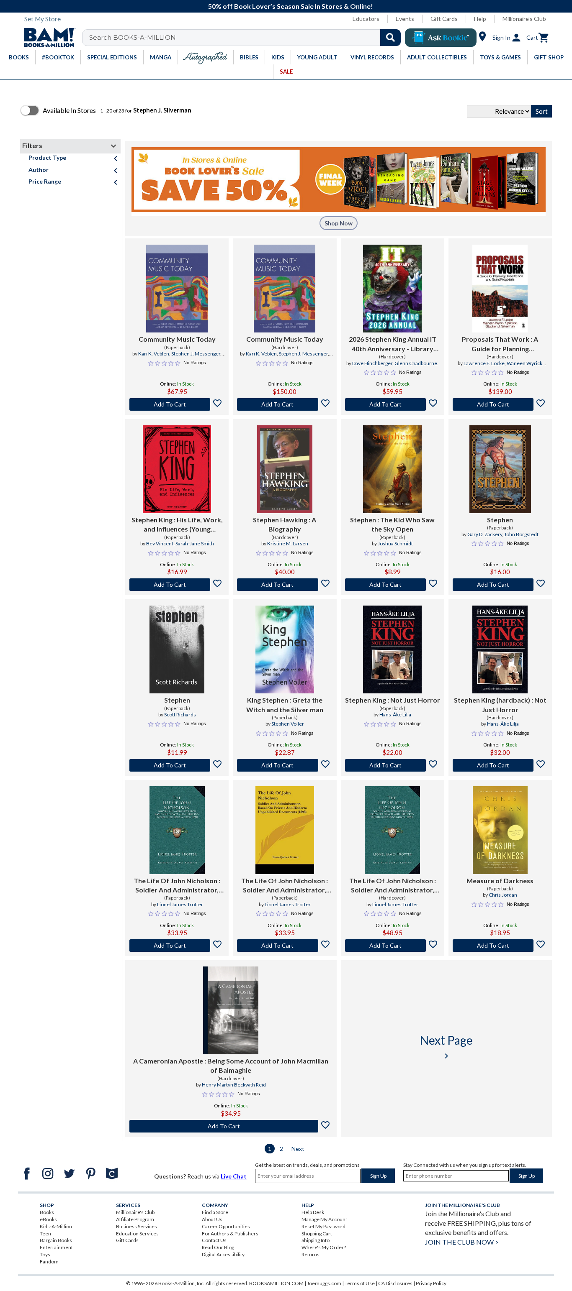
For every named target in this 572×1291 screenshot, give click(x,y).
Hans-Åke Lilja (395, 714)
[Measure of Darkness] (500, 830)
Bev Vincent (159, 543)
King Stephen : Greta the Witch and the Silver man (284, 704)
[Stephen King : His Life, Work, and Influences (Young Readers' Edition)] (177, 469)
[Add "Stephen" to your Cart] (392, 584)
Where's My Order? (323, 1247)
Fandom (49, 1261)
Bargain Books (56, 1240)
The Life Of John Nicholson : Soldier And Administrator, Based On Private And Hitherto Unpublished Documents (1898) (177, 886)
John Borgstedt (521, 534)
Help (480, 18)
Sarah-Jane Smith (194, 543)
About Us (212, 1219)
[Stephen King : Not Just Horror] (392, 649)
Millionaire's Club (524, 18)
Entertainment (56, 1247)
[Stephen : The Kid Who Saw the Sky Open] (392, 469)
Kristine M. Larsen (287, 543)
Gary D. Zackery (484, 534)
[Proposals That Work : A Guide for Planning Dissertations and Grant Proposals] (500, 289)
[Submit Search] (390, 37)
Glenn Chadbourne (415, 363)
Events (405, 18)
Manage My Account (324, 1219)
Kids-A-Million (56, 1226)
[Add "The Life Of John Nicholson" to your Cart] (176, 945)
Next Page (446, 1047)
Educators (366, 18)
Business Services (136, 1226)
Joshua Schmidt (395, 543)
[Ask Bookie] (441, 37)
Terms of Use (360, 1283)
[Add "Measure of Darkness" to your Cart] (500, 945)
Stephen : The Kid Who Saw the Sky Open (392, 524)
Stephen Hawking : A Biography (284, 524)
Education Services (137, 1233)
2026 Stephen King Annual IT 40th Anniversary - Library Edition (392, 344)
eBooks (48, 1219)
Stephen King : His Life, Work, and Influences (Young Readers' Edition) (177, 525)
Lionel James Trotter (180, 904)
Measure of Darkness (499, 881)
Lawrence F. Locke (484, 363)
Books (47, 1212)
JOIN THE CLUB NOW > (462, 1242)
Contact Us (214, 1240)
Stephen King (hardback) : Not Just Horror (500, 704)
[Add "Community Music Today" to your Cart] (176, 404)
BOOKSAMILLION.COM (276, 1283)
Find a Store (215, 1212)
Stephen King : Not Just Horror (392, 700)
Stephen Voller (287, 724)
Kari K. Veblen (153, 353)
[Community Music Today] (177, 289)
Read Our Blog (218, 1247)
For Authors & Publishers (230, 1233)
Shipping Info (315, 1240)
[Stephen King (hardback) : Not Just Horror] (500, 649)
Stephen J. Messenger (195, 353)
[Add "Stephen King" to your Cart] (176, 584)
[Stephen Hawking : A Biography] (284, 469)
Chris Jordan (503, 895)
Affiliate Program (135, 1219)
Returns (310, 1254)
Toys (45, 1254)
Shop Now (339, 223)
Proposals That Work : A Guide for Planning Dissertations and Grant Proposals (500, 344)
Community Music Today (177, 339)
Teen (45, 1233)
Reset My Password (323, 1226)
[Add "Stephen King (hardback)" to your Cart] (500, 765)
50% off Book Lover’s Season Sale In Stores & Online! (290, 6)
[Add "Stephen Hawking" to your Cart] (284, 584)
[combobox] (246, 38)
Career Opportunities (226, 1226)
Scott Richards (180, 714)
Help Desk (312, 1212)
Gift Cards (444, 18)
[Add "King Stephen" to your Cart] (284, 765)
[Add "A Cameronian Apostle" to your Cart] (230, 1126)
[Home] (47, 37)
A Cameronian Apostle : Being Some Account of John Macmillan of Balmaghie (230, 1065)
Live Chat (234, 1176)
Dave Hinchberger (372, 363)
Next (297, 1148)
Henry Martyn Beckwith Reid (234, 1084)
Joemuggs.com (324, 1283)
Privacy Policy (431, 1283)
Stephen (500, 520)
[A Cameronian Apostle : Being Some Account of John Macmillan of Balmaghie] (230, 1010)
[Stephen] (500, 469)
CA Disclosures (395, 1283)
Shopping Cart (316, 1233)
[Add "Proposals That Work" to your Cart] (500, 404)
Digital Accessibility (223, 1254)
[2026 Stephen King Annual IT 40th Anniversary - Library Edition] (392, 289)
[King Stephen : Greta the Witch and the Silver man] (284, 649)
